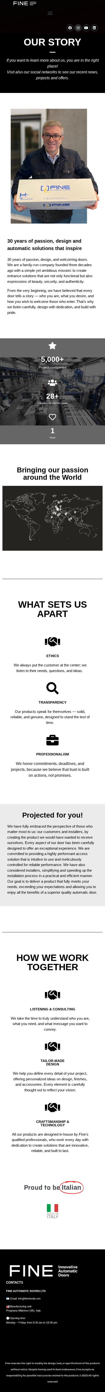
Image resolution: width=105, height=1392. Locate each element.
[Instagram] (78, 27)
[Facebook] (70, 27)
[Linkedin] (94, 27)
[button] (50, 13)
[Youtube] (86, 27)
